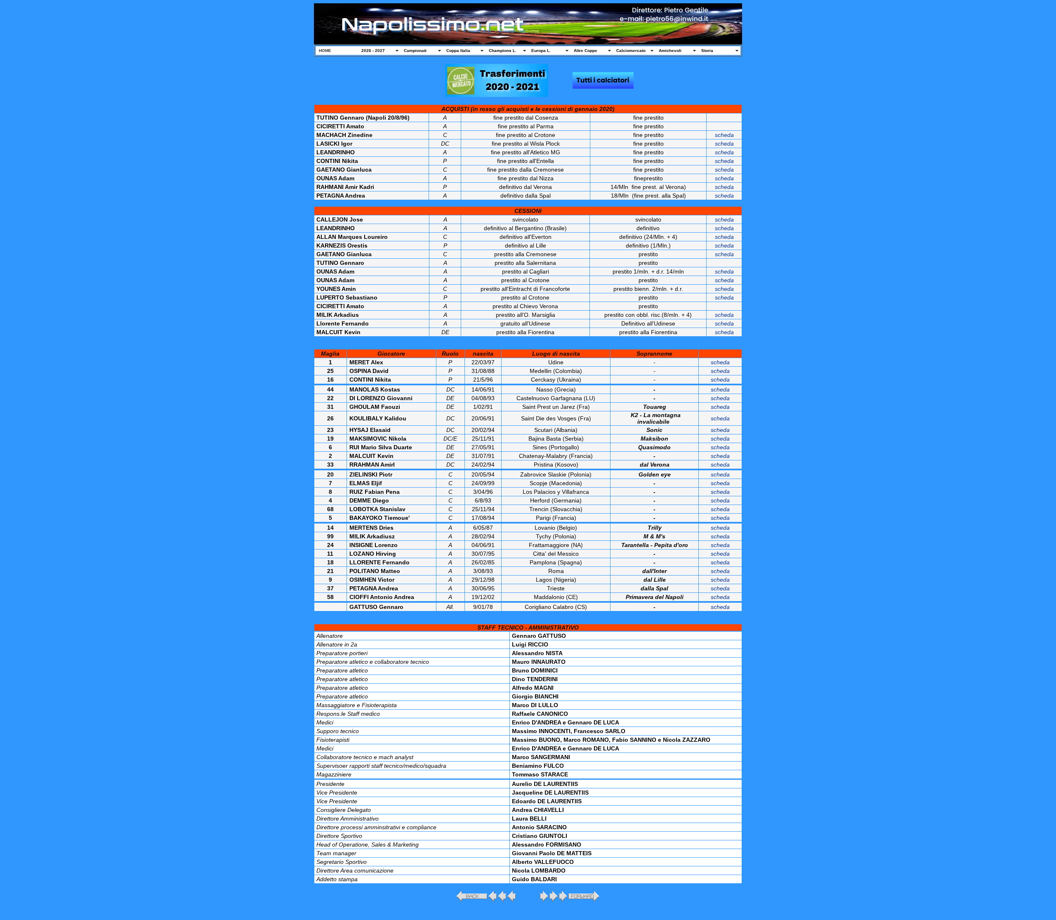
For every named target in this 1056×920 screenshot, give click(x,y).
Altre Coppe (585, 50)
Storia (707, 50)
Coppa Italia (458, 50)
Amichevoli (670, 50)
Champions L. (502, 50)
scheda (724, 135)
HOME (325, 50)
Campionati (415, 50)
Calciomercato (631, 50)
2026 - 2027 (373, 50)
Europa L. (541, 50)
